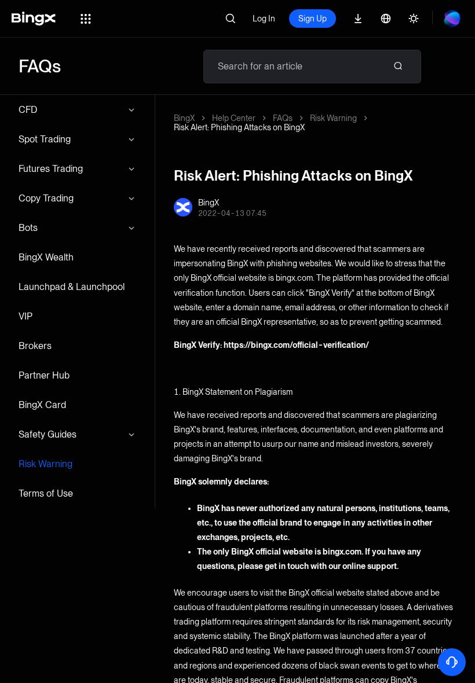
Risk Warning (45, 463)
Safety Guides (47, 434)
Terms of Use (46, 493)
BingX (184, 118)
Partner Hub (44, 375)
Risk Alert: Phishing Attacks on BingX (239, 127)
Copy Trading (46, 198)
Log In (264, 18)
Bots (28, 227)
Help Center (233, 118)
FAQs (283, 118)
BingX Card (42, 404)
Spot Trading (45, 139)
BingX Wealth (46, 257)
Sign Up (312, 18)
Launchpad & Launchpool (72, 286)
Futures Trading (51, 168)
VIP (25, 316)
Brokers (35, 345)
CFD (28, 109)
